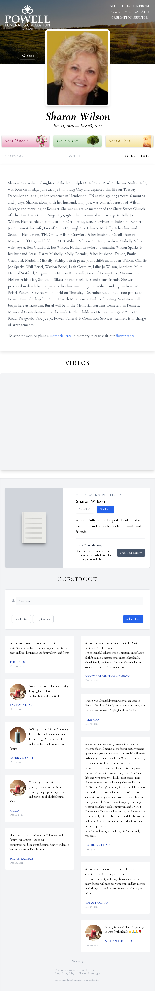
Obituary (14, 156)
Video (74, 156)
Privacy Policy (68, 973)
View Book (85, 509)
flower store (125, 335)
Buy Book (105, 509)
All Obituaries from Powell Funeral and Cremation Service (129, 12)
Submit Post (133, 619)
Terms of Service (86, 973)
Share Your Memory (131, 552)
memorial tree (61, 335)
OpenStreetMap (81, 979)
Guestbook (137, 156)
